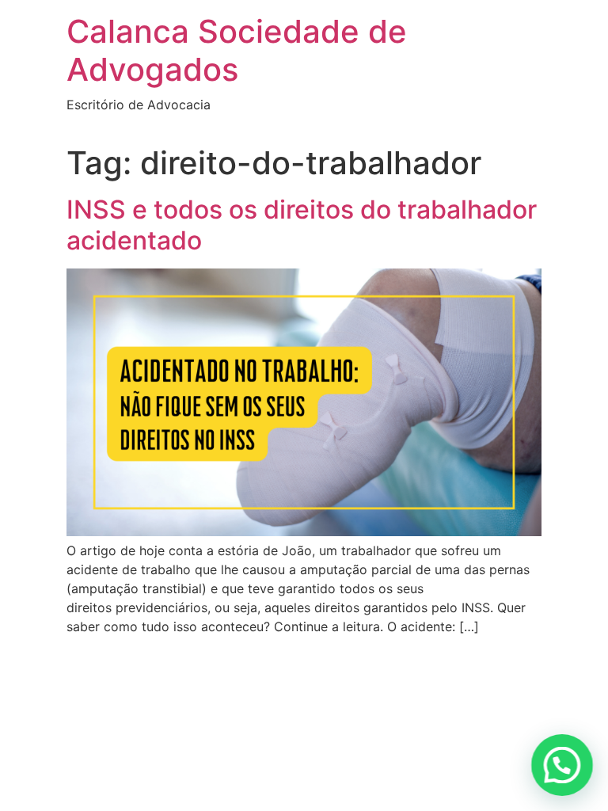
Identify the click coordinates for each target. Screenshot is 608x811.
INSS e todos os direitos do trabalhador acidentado (301, 224)
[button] (562, 765)
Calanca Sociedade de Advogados (236, 50)
